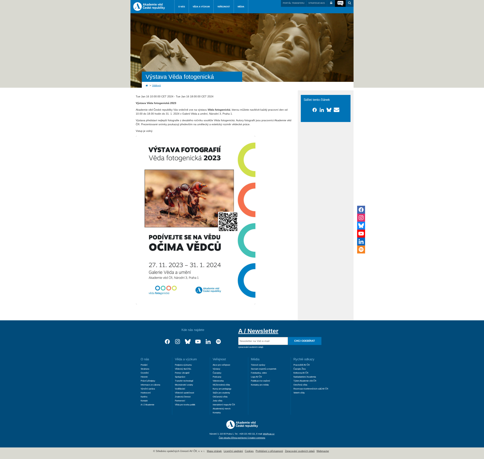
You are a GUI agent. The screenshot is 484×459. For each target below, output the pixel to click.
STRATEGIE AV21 (316, 3)
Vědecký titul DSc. (183, 369)
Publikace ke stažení (260, 381)
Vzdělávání (180, 389)
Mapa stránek (214, 451)
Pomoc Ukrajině (182, 373)
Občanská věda (220, 397)
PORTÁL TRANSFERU (293, 3)
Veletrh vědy (299, 393)
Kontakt (144, 401)
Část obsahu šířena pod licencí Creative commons (242, 438)
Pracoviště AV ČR (301, 365)
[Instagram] (177, 341)
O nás (181, 6)
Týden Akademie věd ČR (304, 381)
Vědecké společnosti (184, 393)
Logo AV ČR (256, 377)
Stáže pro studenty (221, 393)
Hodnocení (146, 393)
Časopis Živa (299, 369)
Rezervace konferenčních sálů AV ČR (310, 389)
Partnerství (180, 401)
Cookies (249, 451)
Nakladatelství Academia (304, 377)
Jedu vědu (217, 401)
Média (241, 6)
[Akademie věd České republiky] (242, 427)
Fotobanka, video (259, 373)
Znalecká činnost (183, 397)
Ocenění (145, 373)
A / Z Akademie (147, 404)
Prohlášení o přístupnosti (269, 451)
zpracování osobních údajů (250, 347)
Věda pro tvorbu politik (185, 404)
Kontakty (217, 412)
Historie (144, 377)
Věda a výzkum (201, 6)
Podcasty (217, 377)
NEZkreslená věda (221, 385)
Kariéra (144, 397)
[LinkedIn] (208, 341)
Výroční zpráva (148, 389)
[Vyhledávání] (350, 3)
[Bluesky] (188, 341)
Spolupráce (180, 377)
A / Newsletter (258, 331)
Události (156, 85)
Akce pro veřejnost (221, 365)
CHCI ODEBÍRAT (304, 340)
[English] (340, 3)
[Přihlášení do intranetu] (331, 3)
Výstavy (216, 369)
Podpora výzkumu (183, 365)
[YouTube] (198, 341)
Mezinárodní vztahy (184, 385)
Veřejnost (223, 6)
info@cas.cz (269, 434)
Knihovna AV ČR (300, 373)
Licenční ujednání (233, 451)
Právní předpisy (148, 381)
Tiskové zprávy (258, 365)
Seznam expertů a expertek (263, 369)
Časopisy (217, 373)
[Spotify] (218, 341)
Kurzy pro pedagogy (222, 389)
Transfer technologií (184, 381)
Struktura (145, 369)
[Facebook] (167, 341)
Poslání (144, 365)
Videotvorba (218, 381)
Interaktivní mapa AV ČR (224, 404)
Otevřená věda (300, 385)
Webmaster (322, 451)
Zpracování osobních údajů (300, 451)
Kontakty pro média (260, 385)
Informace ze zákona (150, 385)
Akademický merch (221, 408)
